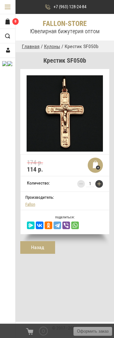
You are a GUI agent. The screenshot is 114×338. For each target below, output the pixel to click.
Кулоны (52, 46)
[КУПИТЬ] (95, 165)
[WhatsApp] (75, 225)
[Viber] (66, 225)
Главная (31, 46)
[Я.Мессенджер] (31, 225)
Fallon (30, 204)
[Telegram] (57, 225)
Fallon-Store (65, 24)
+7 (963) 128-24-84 (70, 6)
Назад (37, 247)
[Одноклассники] (48, 225)
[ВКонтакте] (39, 225)
